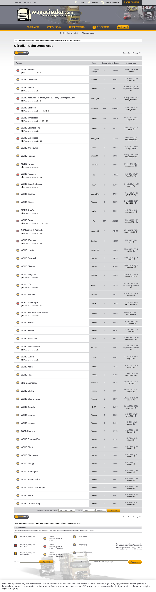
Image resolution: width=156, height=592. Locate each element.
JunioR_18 (95, 99)
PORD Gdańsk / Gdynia (32, 230)
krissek (94, 347)
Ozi (94, 175)
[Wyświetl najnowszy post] (132, 71)
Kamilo (94, 358)
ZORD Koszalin (28, 431)
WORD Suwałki (28, 322)
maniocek (129, 267)
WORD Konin (27, 495)
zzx (129, 71)
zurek (129, 424)
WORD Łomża (27, 250)
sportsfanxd (129, 212)
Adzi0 (130, 251)
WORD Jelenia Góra (30, 479)
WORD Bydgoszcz (29, 138)
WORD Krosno (28, 70)
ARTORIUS (129, 304)
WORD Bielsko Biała (30, 347)
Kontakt (82, 2)
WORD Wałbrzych (29, 471)
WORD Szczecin (28, 108)
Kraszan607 (129, 376)
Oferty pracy (53, 27)
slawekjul (94, 109)
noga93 (129, 368)
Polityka (113, 2)
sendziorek (129, 166)
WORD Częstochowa (30, 128)
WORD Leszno (28, 423)
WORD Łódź (26, 284)
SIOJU (129, 259)
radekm (129, 186)
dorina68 (129, 314)
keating (94, 241)
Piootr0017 (129, 176)
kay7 (94, 185)
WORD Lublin (27, 357)
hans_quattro (96, 139)
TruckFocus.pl (77, 27)
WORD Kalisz (27, 367)
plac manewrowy (29, 383)
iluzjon (94, 211)
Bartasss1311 (129, 222)
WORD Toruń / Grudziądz (33, 487)
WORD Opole (27, 220)
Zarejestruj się (73, 33)
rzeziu (94, 339)
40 (41, 111)
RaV (94, 407)
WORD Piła (26, 375)
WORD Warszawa (29, 339)
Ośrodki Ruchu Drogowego (33, 45)
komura (94, 80)
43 (48, 111)
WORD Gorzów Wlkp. (31, 504)
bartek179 (94, 383)
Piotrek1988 (129, 276)
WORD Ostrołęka (29, 80)
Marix (94, 303)
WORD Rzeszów (28, 174)
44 (50, 111)
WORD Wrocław (28, 240)
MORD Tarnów (27, 164)
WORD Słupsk (27, 330)
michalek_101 (96, 294)
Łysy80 (129, 120)
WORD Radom (27, 88)
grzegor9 (129, 323)
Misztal (94, 275)
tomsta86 (94, 165)
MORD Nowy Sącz (29, 302)
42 (46, 111)
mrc (129, 242)
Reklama (95, 2)
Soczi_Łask (129, 100)
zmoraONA (95, 194)
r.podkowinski (129, 232)
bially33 (129, 359)
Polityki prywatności (119, 583)
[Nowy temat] (21, 53)
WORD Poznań (28, 156)
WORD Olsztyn (28, 266)
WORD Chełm (27, 391)
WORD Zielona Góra (30, 439)
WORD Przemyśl (29, 258)
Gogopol (129, 149)
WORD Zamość (28, 407)
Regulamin (33, 27)
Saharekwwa (129, 339)
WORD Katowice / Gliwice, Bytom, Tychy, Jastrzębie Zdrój (48, 98)
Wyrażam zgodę (10, 588)
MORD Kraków (28, 210)
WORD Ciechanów (29, 455)
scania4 (129, 80)
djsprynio (129, 408)
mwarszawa (129, 140)
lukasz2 (129, 400)
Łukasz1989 (95, 231)
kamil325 (129, 203)
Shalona (130, 295)
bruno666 (129, 416)
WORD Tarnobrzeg (29, 118)
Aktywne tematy (88, 33)
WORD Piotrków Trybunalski (34, 312)
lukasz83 (94, 156)
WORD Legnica (28, 415)
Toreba (94, 88)
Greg (129, 384)
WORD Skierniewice (30, 399)
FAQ (62, 33)
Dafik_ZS (129, 110)
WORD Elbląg (27, 463)
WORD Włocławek (29, 148)
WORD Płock (27, 447)
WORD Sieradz (28, 294)
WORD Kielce (27, 202)
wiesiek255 (95, 250)
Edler (129, 331)
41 (44, 111)
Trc (94, 221)
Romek (94, 285)
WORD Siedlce (28, 194)
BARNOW (129, 195)
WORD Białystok (28, 274)
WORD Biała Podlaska (31, 184)
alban (129, 440)
